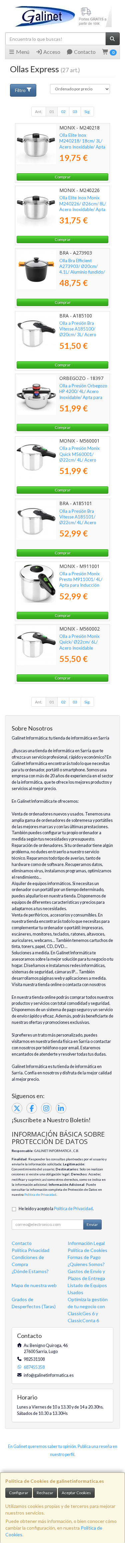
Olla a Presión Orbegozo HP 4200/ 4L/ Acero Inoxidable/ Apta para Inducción (83, 394)
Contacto (84, 52)
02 (63, 111)
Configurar (18, 1492)
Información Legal (86, 1243)
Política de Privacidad (40, 1194)
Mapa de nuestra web (34, 1285)
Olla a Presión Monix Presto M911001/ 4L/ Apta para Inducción (80, 579)
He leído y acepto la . (56, 1208)
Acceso (51, 52)
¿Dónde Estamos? (30, 1271)
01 (51, 111)
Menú (22, 52)
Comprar (63, 176)
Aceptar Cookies (76, 1492)
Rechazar (45, 1492)
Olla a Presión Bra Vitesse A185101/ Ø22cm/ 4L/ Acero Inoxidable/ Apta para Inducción (80, 522)
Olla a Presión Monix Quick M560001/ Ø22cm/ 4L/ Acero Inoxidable (79, 457)
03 (75, 111)
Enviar (92, 1224)
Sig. (87, 111)
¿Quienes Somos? (86, 1264)
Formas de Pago (84, 1257)
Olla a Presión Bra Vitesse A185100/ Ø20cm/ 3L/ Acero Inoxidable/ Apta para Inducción (80, 334)
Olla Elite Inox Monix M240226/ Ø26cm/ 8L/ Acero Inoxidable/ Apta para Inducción (82, 206)
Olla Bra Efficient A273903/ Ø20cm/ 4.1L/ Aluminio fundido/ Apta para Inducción (82, 269)
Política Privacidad (30, 1250)
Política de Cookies (87, 1250)
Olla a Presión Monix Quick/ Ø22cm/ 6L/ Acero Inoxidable (79, 642)
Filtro (20, 90)
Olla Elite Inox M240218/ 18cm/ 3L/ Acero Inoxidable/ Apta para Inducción (82, 143)
